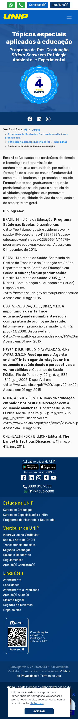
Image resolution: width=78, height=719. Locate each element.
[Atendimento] (21, 5)
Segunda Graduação (17, 550)
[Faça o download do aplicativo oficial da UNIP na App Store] (48, 467)
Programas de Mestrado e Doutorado (28, 520)
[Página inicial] (25, 130)
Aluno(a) (62, 5)
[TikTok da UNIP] (47, 479)
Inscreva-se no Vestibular (20, 535)
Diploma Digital (13, 600)
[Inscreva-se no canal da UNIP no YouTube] (54, 479)
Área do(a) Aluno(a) (16, 595)
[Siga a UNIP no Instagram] (39, 479)
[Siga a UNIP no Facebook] (24, 479)
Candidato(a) (37, 5)
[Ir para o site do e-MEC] (27, 636)
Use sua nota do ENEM (19, 540)
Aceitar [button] (39, 711)
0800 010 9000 (40, 486)
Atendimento (12, 580)
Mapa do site (12, 610)
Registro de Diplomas (18, 605)
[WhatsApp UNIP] (11, 5)
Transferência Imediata (19, 545)
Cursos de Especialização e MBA (25, 515)
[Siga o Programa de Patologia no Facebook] (30, 118)
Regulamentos (13, 560)
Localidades (11, 585)
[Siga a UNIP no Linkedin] (32, 479)
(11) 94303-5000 (41, 491)
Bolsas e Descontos (17, 555)
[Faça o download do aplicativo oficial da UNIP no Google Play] (30, 467)
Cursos (36, 129)
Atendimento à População (21, 590)
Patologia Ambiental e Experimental (29, 142)
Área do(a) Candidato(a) (19, 565)
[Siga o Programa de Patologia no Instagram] (48, 118)
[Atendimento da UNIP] (21, 5)
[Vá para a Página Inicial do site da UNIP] (15, 16)
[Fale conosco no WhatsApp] (11, 5)
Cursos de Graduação (17, 510)
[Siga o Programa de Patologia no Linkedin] (39, 118)
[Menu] (69, 17)
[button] (37, 703)
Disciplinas (60, 142)
